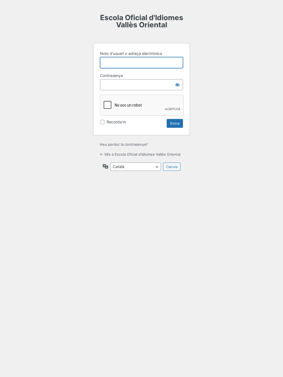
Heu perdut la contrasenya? (124, 144)
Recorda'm (116, 122)
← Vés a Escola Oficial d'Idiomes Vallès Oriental (140, 154)
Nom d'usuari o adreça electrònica (131, 53)
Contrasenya (111, 75)
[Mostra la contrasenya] (177, 84)
